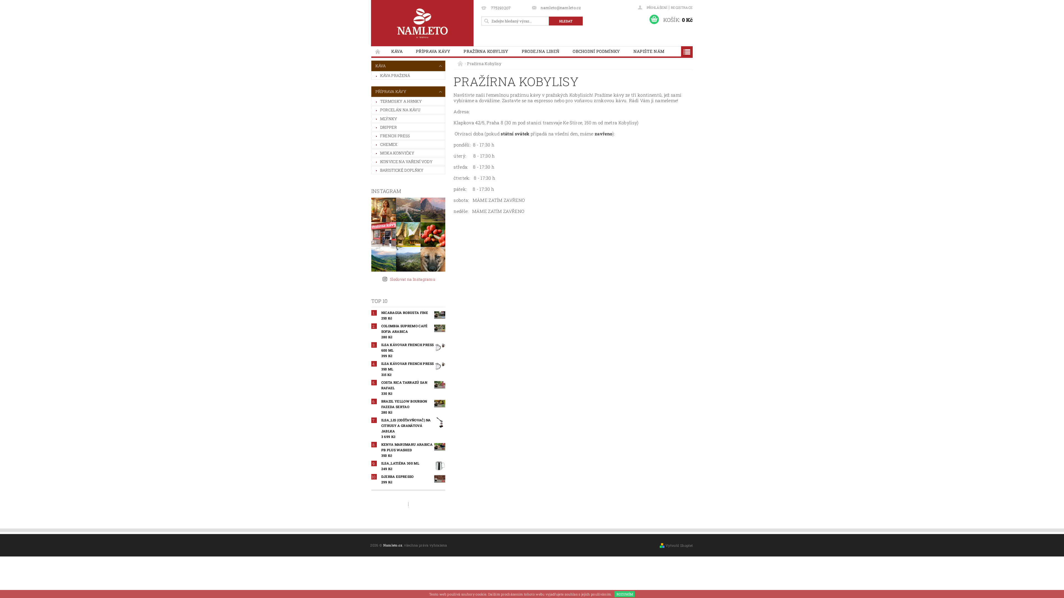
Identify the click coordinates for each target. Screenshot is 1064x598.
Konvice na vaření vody (406, 161)
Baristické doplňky (402, 170)
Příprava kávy (433, 51)
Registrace (682, 7)
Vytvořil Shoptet (679, 545)
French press (395, 135)
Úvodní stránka (378, 51)
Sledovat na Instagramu (412, 279)
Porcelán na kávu (400, 109)
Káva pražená (395, 75)
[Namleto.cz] (422, 23)
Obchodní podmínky (596, 51)
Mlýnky (388, 118)
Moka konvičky (397, 153)
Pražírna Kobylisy (486, 51)
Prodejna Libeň (540, 51)
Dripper (388, 127)
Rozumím (625, 594)
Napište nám (649, 51)
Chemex (389, 144)
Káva (397, 51)
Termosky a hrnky (401, 101)
